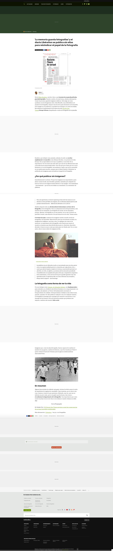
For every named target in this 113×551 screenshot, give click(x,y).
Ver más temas (27, 510)
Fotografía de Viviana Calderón (42, 261)
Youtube (88, 4)
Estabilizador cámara (36, 490)
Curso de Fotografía (39, 503)
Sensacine (45, 525)
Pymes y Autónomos (84, 528)
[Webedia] (86, 1)
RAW (47, 506)
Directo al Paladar (56, 525)
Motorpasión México (65, 541)
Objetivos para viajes (59, 490)
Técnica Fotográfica (50, 503)
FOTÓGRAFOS (69, 4)
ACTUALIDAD (29, 4)
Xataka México (26, 540)
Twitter (46, 50)
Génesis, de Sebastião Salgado (56, 287)
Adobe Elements (38, 506)
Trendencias (74, 525)
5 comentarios (39, 50)
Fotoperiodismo (53, 415)
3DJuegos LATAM (37, 540)
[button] (40, 92)
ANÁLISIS (37, 4)
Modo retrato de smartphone (70, 490)
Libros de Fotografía (28, 503)
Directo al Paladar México (56, 541)
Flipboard (84, 4)
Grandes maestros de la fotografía (28, 506)
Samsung (34, 31)
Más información (65, 549)
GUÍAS (62, 4)
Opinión (40, 415)
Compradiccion (75, 528)
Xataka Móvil (26, 527)
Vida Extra (35, 527)
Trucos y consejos (38, 498)
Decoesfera (74, 527)
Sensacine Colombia (45, 542)
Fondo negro (51, 490)
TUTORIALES (55, 4)
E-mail (49, 50)
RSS (72, 509)
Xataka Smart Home (26, 531)
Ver (57, 447)
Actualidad (45, 415)
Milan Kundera (42, 97)
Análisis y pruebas (27, 498)
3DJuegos (35, 525)
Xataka (25, 525)
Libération (49, 412)
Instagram (86, 4)
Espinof (44, 527)
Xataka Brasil (26, 542)
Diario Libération (61, 415)
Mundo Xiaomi (26, 533)
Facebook (82, 4)
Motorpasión (65, 525)
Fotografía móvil (27, 500)
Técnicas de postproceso (37, 501)
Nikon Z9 (84, 490)
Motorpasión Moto (66, 527)
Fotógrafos (48, 498)
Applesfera (26, 528)
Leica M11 (79, 490)
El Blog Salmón (84, 525)
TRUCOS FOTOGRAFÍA (46, 4)
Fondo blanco (44, 490)
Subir (86, 520)
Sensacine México (46, 540)
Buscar (87, 515)
